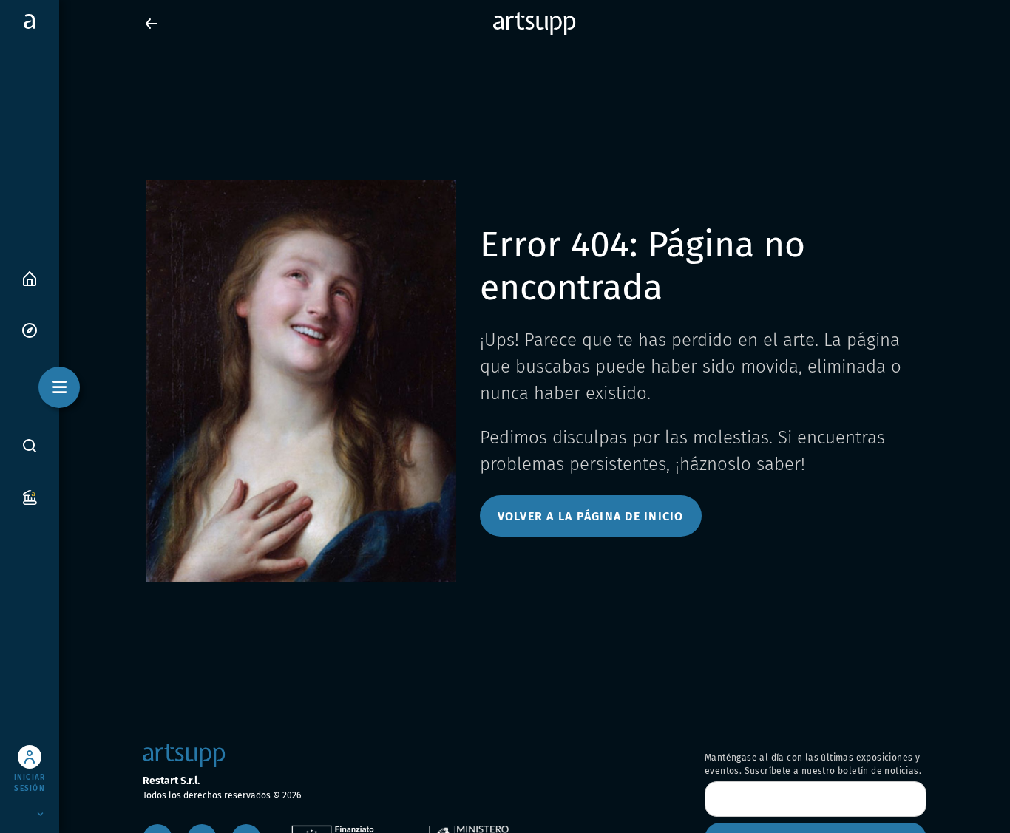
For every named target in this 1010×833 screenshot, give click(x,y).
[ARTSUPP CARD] (29, 496)
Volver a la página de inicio (591, 516)
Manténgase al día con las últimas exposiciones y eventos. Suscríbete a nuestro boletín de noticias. (813, 764)
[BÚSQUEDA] (29, 445)
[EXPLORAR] (29, 329)
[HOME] (29, 278)
